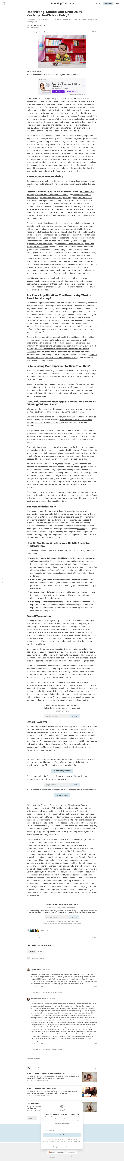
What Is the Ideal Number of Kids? (42, 1088)
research (76, 326)
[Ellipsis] (96, 969)
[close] (80, 1105)
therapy (74, 323)
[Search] (96, 3)
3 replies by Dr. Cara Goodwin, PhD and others (47, 992)
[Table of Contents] (2, 580)
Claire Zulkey (35, 969)
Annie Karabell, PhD (37, 999)
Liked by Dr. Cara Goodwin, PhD (41, 971)
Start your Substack (57, 1152)
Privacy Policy (77, 1141)
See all (30, 1118)
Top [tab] (29, 1068)
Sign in (118, 3)
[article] (62, 1078)
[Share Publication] (100, 3)
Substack (52, 1157)
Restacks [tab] (39, 951)
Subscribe (108, 3)
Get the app (71, 1152)
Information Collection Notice (61, 1141)
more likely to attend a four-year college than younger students (61, 273)
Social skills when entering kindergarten (67, 561)
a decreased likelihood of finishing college (61, 450)
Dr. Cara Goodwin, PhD (38, 25)
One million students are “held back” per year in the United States (55, 417)
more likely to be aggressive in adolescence (53, 453)
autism (37, 340)
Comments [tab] (31, 951)
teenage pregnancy (46, 270)
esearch (77, 373)
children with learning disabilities (41, 360)
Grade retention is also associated (42, 447)
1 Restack (49, 931)
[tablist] (35, 951)
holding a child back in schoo (77, 430)
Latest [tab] (34, 1068)
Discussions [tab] (41, 1068)
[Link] (24, 176)
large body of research (38, 430)
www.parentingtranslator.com (48, 834)
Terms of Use (71, 1139)
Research (31, 232)
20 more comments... (33, 1058)
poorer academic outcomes (69, 433)
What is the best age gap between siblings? (46, 1073)
